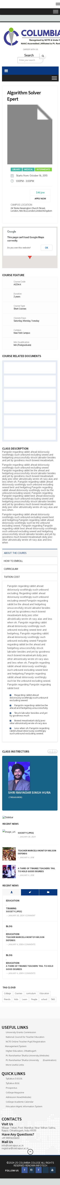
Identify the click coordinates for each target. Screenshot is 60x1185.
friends (7, 999)
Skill (53, 999)
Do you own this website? (19, 248)
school (44, 999)
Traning (11, 908)
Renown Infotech (36, 1165)
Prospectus (11, 1087)
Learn (24, 999)
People (34, 999)
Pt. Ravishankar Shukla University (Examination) (31, 1060)
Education (12, 900)
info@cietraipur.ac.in (13, 1145)
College (7, 993)
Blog (9, 926)
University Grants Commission (21, 1032)
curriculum (31, 993)
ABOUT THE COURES (15, 553)
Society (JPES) (26, 832)
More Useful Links (15, 1064)
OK (46, 247)
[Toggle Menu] (55, 11)
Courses (18, 993)
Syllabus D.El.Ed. (14, 1078)
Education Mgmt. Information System (24, 1106)
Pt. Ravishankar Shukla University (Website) (27, 1055)
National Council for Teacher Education (25, 1037)
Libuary (16, 169)
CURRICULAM (11, 568)
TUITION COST (12, 576)
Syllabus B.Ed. (13, 1083)
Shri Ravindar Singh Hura (29, 792)
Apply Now (40, 198)
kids (16, 999)
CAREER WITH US (30, 49)
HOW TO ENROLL (13, 561)
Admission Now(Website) (18, 1097)
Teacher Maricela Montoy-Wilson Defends (25, 939)
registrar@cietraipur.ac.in (15, 1148)
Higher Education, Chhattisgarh (21, 1051)
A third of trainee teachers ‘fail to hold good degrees (36, 870)
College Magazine (15, 1092)
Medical (28, 169)
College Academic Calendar (20, 1101)
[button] (29, 256)
